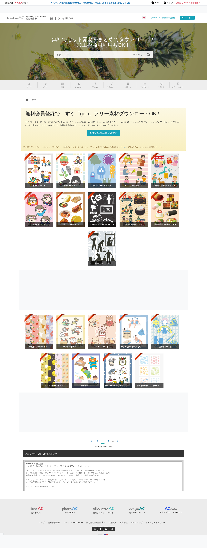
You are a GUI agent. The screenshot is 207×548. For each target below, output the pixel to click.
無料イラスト (36, 512)
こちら (123, 147)
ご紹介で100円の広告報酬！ (187, 3)
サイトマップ (137, 522)
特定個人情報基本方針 (96, 522)
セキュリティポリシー (155, 522)
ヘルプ (42, 522)
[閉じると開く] (2, 534)
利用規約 (112, 522)
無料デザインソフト (137, 512)
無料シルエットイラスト (103, 512)
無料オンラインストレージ (171, 512)
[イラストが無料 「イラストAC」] (15, 17)
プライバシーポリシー (73, 522)
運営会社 (124, 522)
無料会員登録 (54, 522)
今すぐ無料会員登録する (103, 133)
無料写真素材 (69, 512)
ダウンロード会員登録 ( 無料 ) (163, 17)
